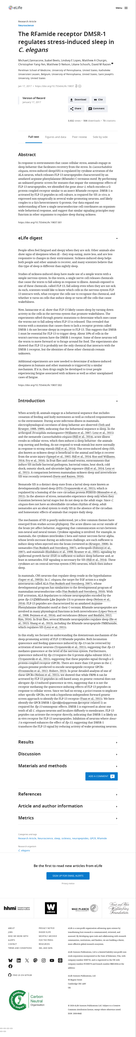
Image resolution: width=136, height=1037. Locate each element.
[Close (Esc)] (1, 1028)
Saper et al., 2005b (30, 580)
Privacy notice (68, 883)
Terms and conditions (20, 948)
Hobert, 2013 (57, 671)
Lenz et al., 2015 (103, 433)
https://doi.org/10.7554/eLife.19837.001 (40, 222)
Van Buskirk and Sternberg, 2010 (83, 592)
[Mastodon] (35, 962)
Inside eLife (45, 932)
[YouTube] (52, 962)
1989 (40, 429)
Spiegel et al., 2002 (58, 457)
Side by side (100, 137)
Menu (119, 8)
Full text (33, 137)
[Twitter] (27, 962)
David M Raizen (101, 64)
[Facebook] (10, 968)
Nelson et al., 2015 (46, 675)
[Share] (4, 1028)
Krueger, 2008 (98, 544)
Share (78, 109)
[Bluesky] (10, 962)
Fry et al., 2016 (35, 461)
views (74, 121)
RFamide (102, 838)
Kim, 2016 (24, 619)
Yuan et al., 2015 (91, 699)
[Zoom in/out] (11, 1028)
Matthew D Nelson (58, 64)
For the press (46, 940)
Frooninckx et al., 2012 (33, 671)
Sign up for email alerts (68, 876)
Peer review (79, 137)
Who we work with (18, 936)
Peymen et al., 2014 (42, 615)
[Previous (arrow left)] (1, 1031)
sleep (57, 838)
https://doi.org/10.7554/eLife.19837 (54, 86)
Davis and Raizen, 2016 (68, 477)
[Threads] (60, 962)
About (11, 928)
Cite (100, 100)
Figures (55, 137)
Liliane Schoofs (80, 64)
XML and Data (46, 948)
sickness (66, 838)
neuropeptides (80, 838)
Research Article (27, 21)
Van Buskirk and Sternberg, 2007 (54, 548)
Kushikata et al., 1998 (59, 552)
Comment (100, 109)
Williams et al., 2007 (78, 433)
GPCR (93, 838)
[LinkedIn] (18, 962)
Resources (44, 944)
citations (109, 121)
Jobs (10, 932)
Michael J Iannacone (30, 61)
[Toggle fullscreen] (8, 1028)
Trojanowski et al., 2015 (79, 488)
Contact (12, 944)
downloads (91, 121)
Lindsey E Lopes (71, 61)
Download (80, 100)
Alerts (11, 940)
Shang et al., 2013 (41, 623)
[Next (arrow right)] (4, 1031)
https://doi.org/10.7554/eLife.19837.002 (40, 385)
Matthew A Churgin (94, 61)
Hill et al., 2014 (82, 437)
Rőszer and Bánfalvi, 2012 (95, 615)
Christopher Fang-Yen (31, 64)
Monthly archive (48, 936)
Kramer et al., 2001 (86, 552)
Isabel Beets (52, 61)
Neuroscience (26, 26)
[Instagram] (43, 962)
